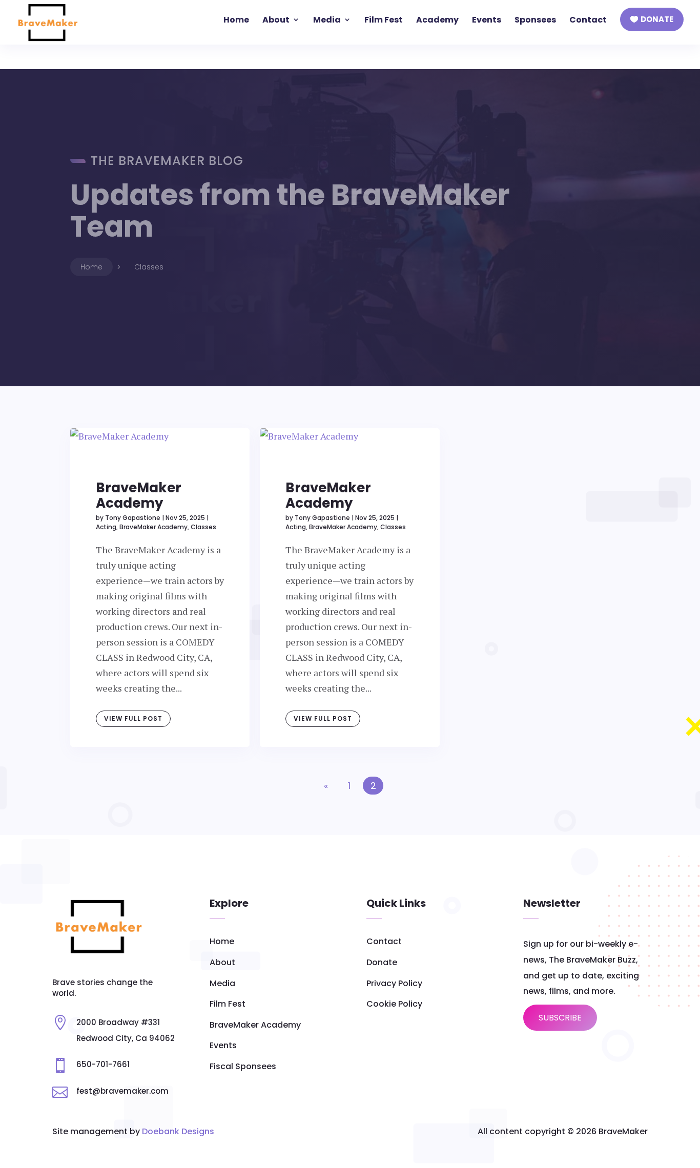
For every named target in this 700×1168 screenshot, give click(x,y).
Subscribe (560, 1018)
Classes (203, 527)
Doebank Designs (178, 1131)
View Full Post (133, 718)
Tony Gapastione (132, 517)
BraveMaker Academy (138, 495)
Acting (106, 527)
